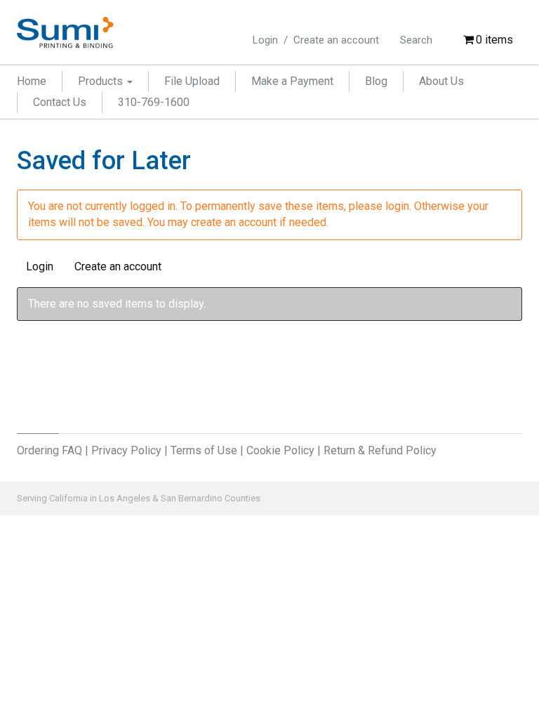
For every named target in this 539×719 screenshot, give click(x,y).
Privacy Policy (126, 450)
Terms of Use (204, 450)
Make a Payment (292, 81)
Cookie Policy (280, 450)
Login (265, 40)
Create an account (336, 40)
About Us (441, 81)
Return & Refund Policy (380, 450)
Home (31, 81)
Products (102, 81)
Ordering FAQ (49, 450)
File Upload (192, 81)
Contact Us (59, 102)
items (494, 39)
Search (416, 40)
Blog (376, 81)
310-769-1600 (153, 102)
